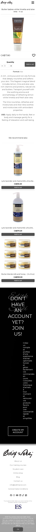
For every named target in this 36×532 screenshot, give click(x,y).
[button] (33, 18)
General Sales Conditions (18, 489)
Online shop (18, 473)
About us (18, 461)
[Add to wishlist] (33, 55)
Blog (18, 477)
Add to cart (30, 64)
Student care (18, 469)
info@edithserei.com (18, 485)
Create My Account (18, 431)
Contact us (18, 481)
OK (18, 529)
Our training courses (18, 465)
